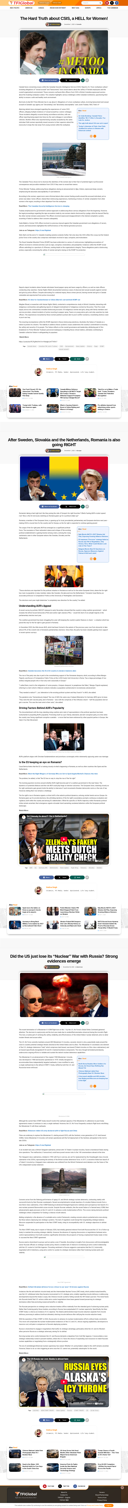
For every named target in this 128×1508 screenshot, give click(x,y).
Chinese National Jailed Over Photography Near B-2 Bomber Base (32, 1453)
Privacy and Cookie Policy (95, 1505)
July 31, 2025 (102, 398)
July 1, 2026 (102, 914)
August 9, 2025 (65, 400)
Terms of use (102, 1497)
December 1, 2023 (69, 24)
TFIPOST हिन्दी (56, 3)
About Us (64, 1492)
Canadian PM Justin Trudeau (48, 346)
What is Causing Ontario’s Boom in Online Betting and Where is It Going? (70, 407)
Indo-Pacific (14, 8)
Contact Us (64, 1495)
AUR (31, 868)
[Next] (94, 136)
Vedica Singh (55, 24)
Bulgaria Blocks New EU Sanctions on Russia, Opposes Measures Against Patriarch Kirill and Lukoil (91, 551)
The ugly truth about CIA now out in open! (93, 123)
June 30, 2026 (27, 928)
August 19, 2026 (28, 1471)
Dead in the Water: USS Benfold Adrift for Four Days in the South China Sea (32, 1466)
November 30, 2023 (68, 967)
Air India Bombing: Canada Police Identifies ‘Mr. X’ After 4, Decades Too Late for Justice (91, 118)
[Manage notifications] (122, 1487)
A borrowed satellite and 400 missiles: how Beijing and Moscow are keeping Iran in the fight (93, 1078)
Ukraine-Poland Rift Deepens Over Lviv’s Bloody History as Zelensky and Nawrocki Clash (70, 924)
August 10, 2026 (28, 914)
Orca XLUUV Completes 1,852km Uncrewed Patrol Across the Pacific (107, 1466)
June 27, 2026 (102, 930)
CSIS (61, 346)
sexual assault (64, 349)
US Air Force (94, 1410)
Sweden (99, 868)
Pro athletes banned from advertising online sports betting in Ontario (107, 407)
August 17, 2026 (103, 1471)
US (87, 1410)
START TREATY (79, 1410)
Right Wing (74, 868)
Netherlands (54, 868)
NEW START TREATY (47, 1410)
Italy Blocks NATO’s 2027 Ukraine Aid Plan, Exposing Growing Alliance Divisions (107, 910)
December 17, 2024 (28, 410)
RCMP (102, 346)
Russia (69, 1410)
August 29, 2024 (65, 412)
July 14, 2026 (65, 916)
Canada (41, 8)
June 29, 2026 (65, 928)
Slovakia (91, 868)
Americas (28, 8)
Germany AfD (43, 868)
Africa (98, 8)
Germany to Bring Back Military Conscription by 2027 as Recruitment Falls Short (32, 924)
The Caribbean (112, 8)
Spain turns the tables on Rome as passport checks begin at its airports (31, 910)
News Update (80, 346)
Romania (83, 868)
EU (35, 868)
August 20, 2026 (103, 1457)
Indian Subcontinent (58, 8)
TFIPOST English (44, 3)
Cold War (36, 1410)
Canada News (32, 346)
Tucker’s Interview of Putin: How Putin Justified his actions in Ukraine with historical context (91, 128)
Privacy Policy (102, 1500)
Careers (102, 1492)
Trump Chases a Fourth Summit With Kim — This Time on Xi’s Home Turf (108, 1453)
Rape (96, 346)
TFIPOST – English (64, 1497)
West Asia (75, 8)
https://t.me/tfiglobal (43, 230)
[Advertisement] (64, 426)
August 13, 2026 (28, 398)
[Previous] (91, 136)
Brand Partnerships (102, 1495)
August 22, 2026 (28, 1457)
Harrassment (69, 346)
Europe (87, 8)
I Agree (109, 1505)
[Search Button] (101, 3)
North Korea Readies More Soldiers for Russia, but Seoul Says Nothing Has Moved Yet (92, 1066)
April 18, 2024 (103, 412)
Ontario (89, 346)
